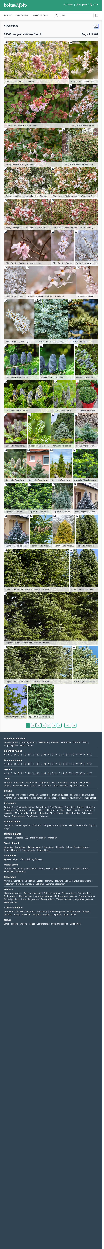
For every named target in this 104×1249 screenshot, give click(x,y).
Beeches (8, 782)
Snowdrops (81, 825)
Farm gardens (68, 893)
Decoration (43, 742)
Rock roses (53, 797)
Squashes (8, 871)
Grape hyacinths (51, 825)
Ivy (26, 837)
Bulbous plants (11, 742)
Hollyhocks (52, 810)
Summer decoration (55, 883)
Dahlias (80, 807)
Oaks (33, 785)
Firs (54, 782)
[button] (96, 26)
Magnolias (85, 782)
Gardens (55, 742)
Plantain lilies (63, 813)
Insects (23, 923)
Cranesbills (69, 807)
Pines (40, 785)
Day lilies (90, 807)
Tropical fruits (28, 850)
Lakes (32, 923)
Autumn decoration (13, 880)
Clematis (8, 837)
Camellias (33, 794)
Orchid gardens (11, 899)
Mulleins (34, 813)
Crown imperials (23, 825)
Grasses (33, 810)
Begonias (8, 847)
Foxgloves (9, 810)
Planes (48, 785)
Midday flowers (34, 859)
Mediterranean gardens (65, 896)
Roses (63, 797)
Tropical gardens (64, 899)
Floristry (49, 880)
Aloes (15, 859)
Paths (17, 914)
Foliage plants (34, 847)
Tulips (7, 828)
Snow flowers (75, 797)
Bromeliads (20, 847)
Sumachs (84, 785)
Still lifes (40, 883)
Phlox (52, 813)
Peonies (44, 813)
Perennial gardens (30, 899)
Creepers (18, 837)
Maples (7, 785)
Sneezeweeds (18, 816)
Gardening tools (57, 911)
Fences (20, 911)
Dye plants (18, 868)
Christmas (30, 880)
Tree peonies (90, 797)
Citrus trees (31, 782)
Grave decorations (82, 880)
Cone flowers (56, 807)
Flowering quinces (59, 794)
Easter (40, 880)
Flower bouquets (63, 880)
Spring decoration (25, 883)
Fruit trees (63, 782)
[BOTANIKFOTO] (15, 5)
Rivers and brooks (59, 923)
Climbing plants (28, 742)
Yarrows (44, 816)
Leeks (64, 825)
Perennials (66, 742)
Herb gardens (25, 896)
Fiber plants (31, 868)
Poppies (76, 813)
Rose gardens (47, 899)
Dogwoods (44, 782)
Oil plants (76, 868)
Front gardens (84, 893)
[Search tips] (97, 15)
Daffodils (37, 825)
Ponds (46, 914)
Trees (85, 742)
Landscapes (42, 923)
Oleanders (23, 797)
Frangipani (49, 847)
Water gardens (11, 902)
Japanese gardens (43, 896)
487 (68, 725)
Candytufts (9, 807)
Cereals (7, 868)
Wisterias (52, 837)
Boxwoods (21, 794)
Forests (14, 923)
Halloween (9, 883)
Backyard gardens (32, 893)
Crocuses (8, 825)
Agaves (7, 859)
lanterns (8, 914)
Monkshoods (21, 813)
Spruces (74, 785)
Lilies (71, 825)
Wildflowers (75, 923)
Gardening (42, 911)
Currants (44, 794)
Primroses (87, 813)
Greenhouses (73, 911)
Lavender (8, 813)
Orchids (60, 847)
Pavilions (26, 914)
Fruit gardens (10, 896)
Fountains (30, 911)
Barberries (9, 794)
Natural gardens (87, 896)
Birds (6, 923)
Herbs (48, 868)
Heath (42, 810)
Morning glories (38, 837)
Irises (62, 810)
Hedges (86, 911)
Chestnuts (19, 782)
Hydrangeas (10, 797)
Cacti (22, 859)
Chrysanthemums (25, 807)
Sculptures (56, 914)
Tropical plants (11, 745)
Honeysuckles (87, 794)
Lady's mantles (74, 810)
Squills (92, 825)
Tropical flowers (11, 850)
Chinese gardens (52, 893)
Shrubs (76, 742)
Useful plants (26, 745)
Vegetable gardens (84, 899)
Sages (7, 816)
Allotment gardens (13, 893)
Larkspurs (88, 810)
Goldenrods (21, 810)
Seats (66, 914)
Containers (9, 911)
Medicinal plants (61, 868)
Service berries (61, 785)
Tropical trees (43, 850)
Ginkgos (74, 782)
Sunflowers (32, 816)
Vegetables (20, 871)
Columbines (41, 807)
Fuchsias (74, 794)
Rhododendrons (38, 797)
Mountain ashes (21, 785)
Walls (73, 914)
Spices (86, 868)
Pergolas (36, 914)
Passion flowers (81, 847)
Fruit (41, 868)
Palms (69, 847)
